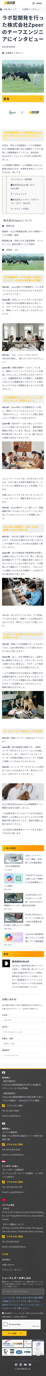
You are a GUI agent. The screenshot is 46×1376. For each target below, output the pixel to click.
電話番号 (6, 1050)
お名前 (5, 1015)
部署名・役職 (7, 1038)
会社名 (5, 1026)
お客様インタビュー (31, 9)
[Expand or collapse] (41, 99)
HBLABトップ (10, 9)
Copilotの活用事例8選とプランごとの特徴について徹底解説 (34, 938)
